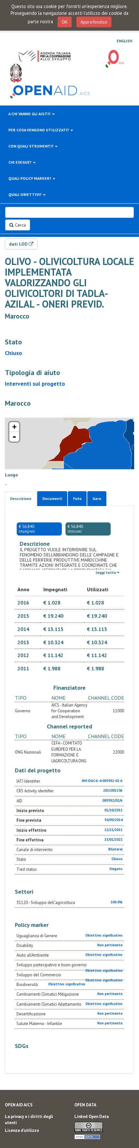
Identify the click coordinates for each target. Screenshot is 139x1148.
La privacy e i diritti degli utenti (29, 1119)
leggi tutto (106, 572)
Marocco (17, 316)
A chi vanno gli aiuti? (29, 113)
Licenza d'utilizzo (22, 1130)
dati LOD (19, 244)
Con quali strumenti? (31, 146)
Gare (96, 498)
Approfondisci (93, 22)
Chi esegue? (20, 162)
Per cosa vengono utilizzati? (39, 129)
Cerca (20, 225)
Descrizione (20, 498)
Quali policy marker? (30, 178)
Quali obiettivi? (25, 194)
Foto (77, 498)
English (124, 41)
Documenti (52, 498)
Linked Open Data (91, 1116)
